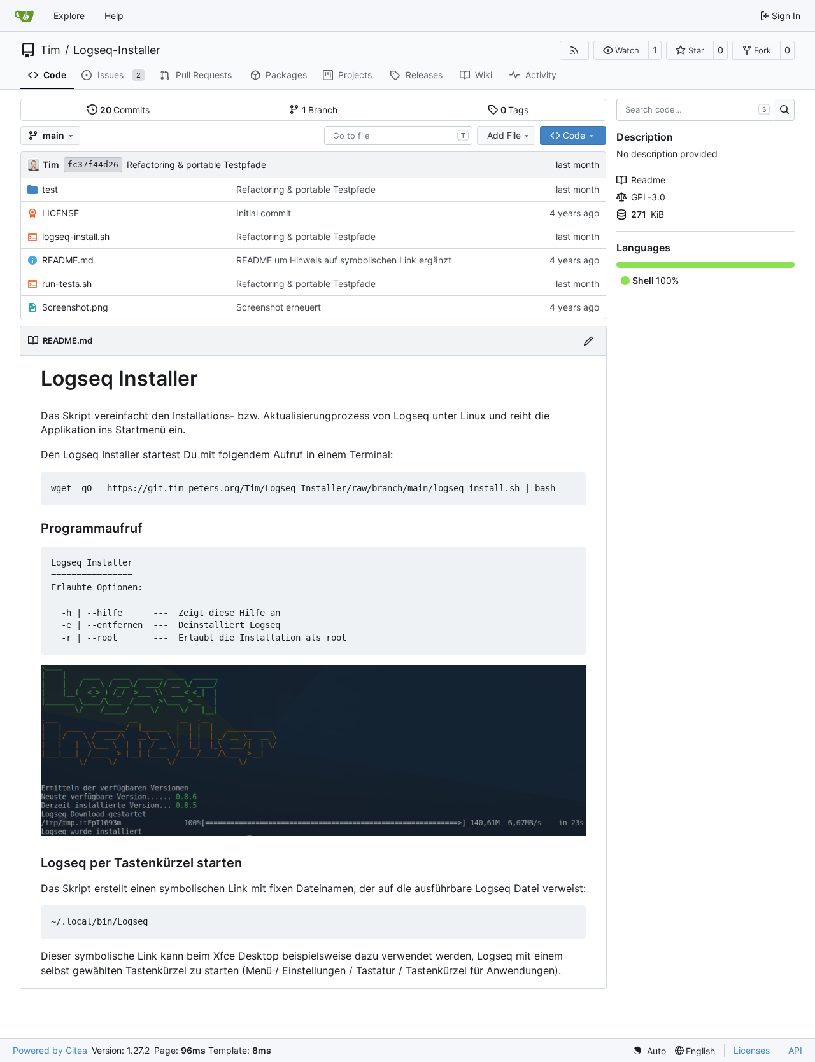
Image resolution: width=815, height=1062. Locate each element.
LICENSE (60, 212)
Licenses (752, 1050)
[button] (621, 50)
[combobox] (398, 135)
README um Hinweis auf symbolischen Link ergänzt (343, 260)
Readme (648, 179)
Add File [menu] (504, 135)
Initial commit (263, 212)
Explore (69, 15)
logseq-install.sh (76, 236)
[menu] (649, 1050)
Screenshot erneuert (278, 307)
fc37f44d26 (92, 164)
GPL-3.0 (648, 197)
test (50, 189)
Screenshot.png (75, 307)
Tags (514, 109)
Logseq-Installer (116, 50)
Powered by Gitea (50, 1050)
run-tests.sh (67, 283)
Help (114, 15)
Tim (50, 50)
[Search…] (784, 110)
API (795, 1050)
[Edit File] (588, 340)
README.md (68, 260)
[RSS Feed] (574, 50)
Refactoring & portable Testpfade (196, 164)
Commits (125, 109)
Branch (320, 109)
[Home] (24, 15)
